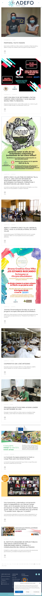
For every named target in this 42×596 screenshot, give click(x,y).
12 (20, 564)
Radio (13, 360)
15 (25, 564)
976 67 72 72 (4, 582)
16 (27, 564)
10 (17, 564)
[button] (39, 583)
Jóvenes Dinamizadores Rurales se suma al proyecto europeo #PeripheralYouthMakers (19, 310)
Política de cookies (22, 594)
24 (2, 565)
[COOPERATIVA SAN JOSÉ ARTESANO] (21, 343)
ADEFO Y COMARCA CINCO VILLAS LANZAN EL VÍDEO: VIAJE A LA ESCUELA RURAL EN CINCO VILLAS (20, 229)
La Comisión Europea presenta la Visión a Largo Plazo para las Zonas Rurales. (19, 458)
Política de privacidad (29, 594)
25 (4, 565)
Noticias (14, 94)
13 (22, 564)
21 (36, 564)
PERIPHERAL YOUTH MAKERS (14, 43)
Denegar (27, 591)
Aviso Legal (33, 594)
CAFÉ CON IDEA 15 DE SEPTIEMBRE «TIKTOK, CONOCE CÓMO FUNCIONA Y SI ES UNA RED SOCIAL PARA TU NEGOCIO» (20, 99)
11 (19, 564)
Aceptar (19, 591)
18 (30, 564)
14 (24, 564)
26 (5, 565)
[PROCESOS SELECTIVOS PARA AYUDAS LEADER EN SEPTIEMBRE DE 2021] (21, 390)
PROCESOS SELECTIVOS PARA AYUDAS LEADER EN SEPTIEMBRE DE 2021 (21, 408)
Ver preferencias (36, 591)
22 (37, 564)
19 (32, 564)
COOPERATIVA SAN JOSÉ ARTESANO (17, 364)
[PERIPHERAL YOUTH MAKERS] (21, 22)
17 (29, 564)
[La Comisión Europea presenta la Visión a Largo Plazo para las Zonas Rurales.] (21, 438)
